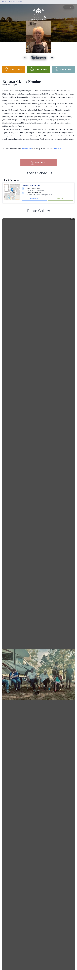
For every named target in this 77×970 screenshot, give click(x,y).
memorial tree (27, 148)
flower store (57, 148)
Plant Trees (60, 199)
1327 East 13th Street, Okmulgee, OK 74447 (40, 195)
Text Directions (34, 199)
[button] (12, 190)
